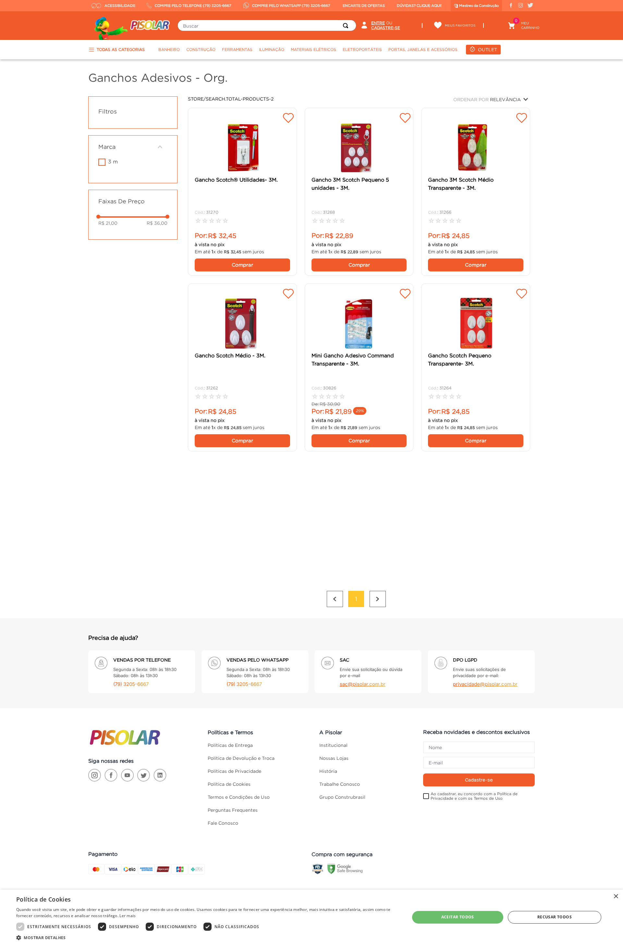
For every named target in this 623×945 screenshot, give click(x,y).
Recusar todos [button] (554, 917)
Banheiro (169, 49)
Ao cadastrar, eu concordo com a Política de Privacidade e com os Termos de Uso (474, 796)
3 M (113, 161)
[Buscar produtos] (347, 25)
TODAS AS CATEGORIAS (121, 49)
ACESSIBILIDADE (119, 5)
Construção (200, 49)
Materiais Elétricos (313, 49)
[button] (132, 147)
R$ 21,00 (107, 223)
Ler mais (127, 915)
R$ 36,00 (157, 223)
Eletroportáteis (362, 49)
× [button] (615, 896)
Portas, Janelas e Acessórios (423, 49)
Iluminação (271, 49)
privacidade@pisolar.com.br (485, 684)
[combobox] (266, 25)
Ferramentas (237, 49)
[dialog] (311, 917)
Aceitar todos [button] (457, 917)
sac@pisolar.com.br (362, 684)
